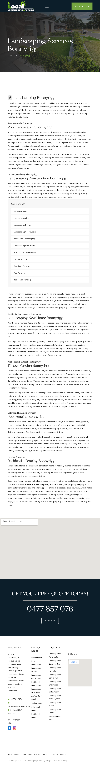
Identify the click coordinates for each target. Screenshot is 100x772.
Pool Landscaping (21, 218)
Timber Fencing (20, 259)
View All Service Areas (55, 718)
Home (10, 755)
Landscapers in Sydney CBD (55, 690)
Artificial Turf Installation (36, 697)
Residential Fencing (22, 280)
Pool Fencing (19, 273)
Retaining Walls (20, 211)
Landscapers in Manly (55, 704)
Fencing (37, 755)
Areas (45, 755)
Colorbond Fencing (22, 266)
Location (12, 55)
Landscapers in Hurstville (55, 669)
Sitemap (64, 760)
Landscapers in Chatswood (55, 683)
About (17, 755)
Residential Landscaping (24, 238)
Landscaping (27, 755)
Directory (71, 760)
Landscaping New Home (24, 245)
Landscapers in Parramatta (55, 655)
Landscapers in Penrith (55, 711)
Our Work (54, 755)
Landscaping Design (22, 225)
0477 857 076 (83, 6)
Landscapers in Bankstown (55, 676)
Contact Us (50, 620)
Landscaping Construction (25, 232)
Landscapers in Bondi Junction (55, 662)
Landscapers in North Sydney (55, 697)
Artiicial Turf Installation (25, 252)
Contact (64, 755)
